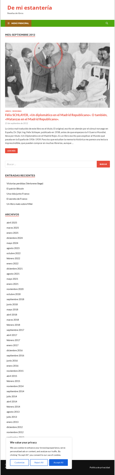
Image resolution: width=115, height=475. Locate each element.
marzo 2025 (13, 227)
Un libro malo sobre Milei (19, 203)
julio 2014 (12, 396)
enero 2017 (12, 345)
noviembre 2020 (15, 288)
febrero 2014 (13, 406)
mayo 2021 (12, 278)
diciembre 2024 (15, 237)
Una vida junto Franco (18, 193)
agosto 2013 (13, 411)
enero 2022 (12, 263)
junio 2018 (12, 304)
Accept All (58, 462)
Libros (8, 111)
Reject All (38, 462)
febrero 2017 (13, 340)
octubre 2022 (14, 253)
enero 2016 (12, 365)
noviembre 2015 (15, 370)
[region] (39, 453)
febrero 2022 (13, 258)
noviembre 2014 (15, 386)
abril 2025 (12, 222)
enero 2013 (12, 421)
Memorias (16, 111)
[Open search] (107, 23)
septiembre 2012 (15, 437)
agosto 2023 (13, 248)
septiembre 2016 (15, 355)
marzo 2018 (13, 319)
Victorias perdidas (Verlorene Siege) (25, 183)
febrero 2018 (13, 324)
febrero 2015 (13, 381)
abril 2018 (12, 314)
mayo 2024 (12, 242)
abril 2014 (12, 401)
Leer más (10, 150)
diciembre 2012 (15, 427)
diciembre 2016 (15, 350)
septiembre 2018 (15, 299)
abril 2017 (12, 335)
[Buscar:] (57, 164)
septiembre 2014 (15, 391)
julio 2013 (12, 416)
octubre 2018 (14, 294)
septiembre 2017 (15, 329)
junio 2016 (12, 360)
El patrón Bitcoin (15, 188)
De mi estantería (29, 7)
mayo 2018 (12, 309)
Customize (19, 462)
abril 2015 (12, 375)
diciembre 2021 (15, 268)
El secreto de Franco (17, 198)
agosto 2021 (13, 273)
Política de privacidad (100, 467)
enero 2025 (12, 232)
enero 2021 (12, 283)
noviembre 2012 (15, 432)
